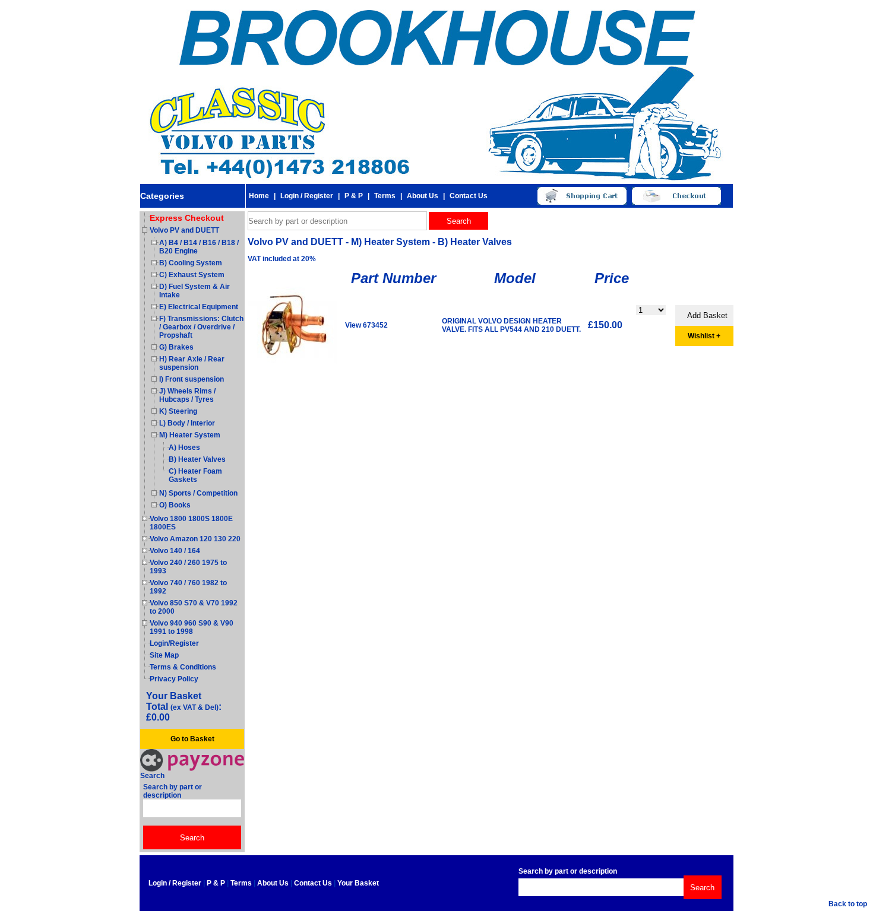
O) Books (175, 505)
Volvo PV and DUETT (184, 230)
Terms (385, 196)
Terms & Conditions (183, 667)
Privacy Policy (174, 679)
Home (259, 196)
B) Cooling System (190, 263)
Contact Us (469, 196)
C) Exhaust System (191, 275)
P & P (353, 196)
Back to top (847, 904)
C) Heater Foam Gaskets (195, 475)
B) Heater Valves (197, 459)
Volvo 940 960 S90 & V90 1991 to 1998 (191, 627)
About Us (422, 196)
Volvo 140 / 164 (175, 551)
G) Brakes (176, 347)
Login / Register (306, 196)
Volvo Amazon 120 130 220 (195, 539)
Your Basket (358, 883)
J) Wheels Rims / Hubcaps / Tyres (187, 395)
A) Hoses (184, 447)
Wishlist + (704, 336)
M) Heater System (189, 435)
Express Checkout (187, 218)
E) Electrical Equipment (198, 307)
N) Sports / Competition (198, 493)
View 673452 (366, 325)
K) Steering (178, 411)
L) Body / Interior (187, 423)
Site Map (164, 655)
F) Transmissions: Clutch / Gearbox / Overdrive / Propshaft (201, 327)
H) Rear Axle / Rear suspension (191, 363)
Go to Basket (192, 739)
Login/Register (174, 643)
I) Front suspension (191, 379)
